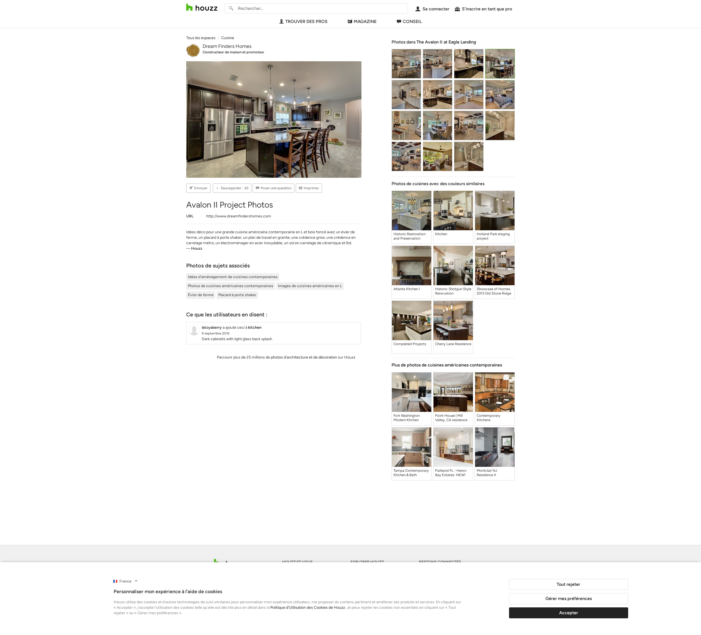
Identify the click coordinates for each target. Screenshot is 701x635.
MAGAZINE (365, 21)
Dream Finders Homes (227, 46)
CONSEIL (412, 21)
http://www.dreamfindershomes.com (238, 216)
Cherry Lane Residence (453, 344)
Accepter (568, 612)
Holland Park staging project (493, 236)
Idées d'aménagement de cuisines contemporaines (233, 277)
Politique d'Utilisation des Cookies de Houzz (307, 607)
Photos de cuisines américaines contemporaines (230, 286)
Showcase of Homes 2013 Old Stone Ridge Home (494, 291)
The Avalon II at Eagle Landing (446, 42)
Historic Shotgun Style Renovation (453, 291)
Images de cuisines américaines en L (310, 286)
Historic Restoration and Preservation (409, 236)
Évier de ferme (201, 295)
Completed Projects (409, 344)
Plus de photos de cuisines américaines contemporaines (447, 365)
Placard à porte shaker (237, 295)
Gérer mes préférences (568, 598)
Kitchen (441, 234)
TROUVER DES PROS (306, 21)
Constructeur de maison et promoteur (233, 52)
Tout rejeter (568, 584)
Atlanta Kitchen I (406, 289)
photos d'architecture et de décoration (304, 357)
